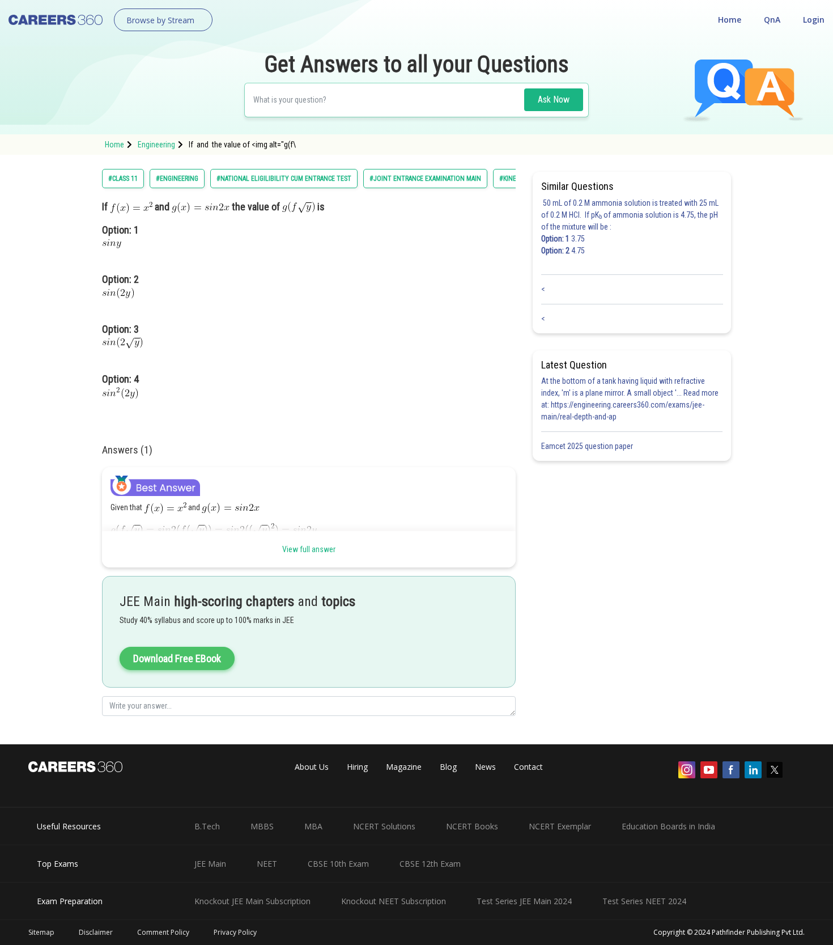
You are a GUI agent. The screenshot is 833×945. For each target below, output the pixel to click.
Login (813, 19)
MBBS (262, 826)
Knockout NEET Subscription (393, 901)
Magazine (404, 766)
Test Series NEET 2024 (644, 901)
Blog (448, 766)
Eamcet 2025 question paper (588, 446)
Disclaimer (96, 932)
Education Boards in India (668, 826)
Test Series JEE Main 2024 (524, 901)
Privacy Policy (235, 932)
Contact (528, 766)
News (485, 766)
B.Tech (207, 826)
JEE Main (210, 863)
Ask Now (554, 99)
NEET (267, 863)
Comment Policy (163, 932)
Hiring (357, 766)
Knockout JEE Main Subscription (252, 901)
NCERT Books (472, 826)
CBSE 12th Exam (430, 863)
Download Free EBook (177, 658)
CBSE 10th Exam (338, 863)
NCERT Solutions (384, 826)
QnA (772, 19)
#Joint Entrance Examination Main (425, 179)
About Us (312, 766)
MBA (313, 826)
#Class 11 (123, 179)
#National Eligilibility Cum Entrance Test (283, 179)
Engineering (156, 144)
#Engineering (177, 179)
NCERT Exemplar (560, 826)
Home (729, 19)
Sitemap (41, 932)
